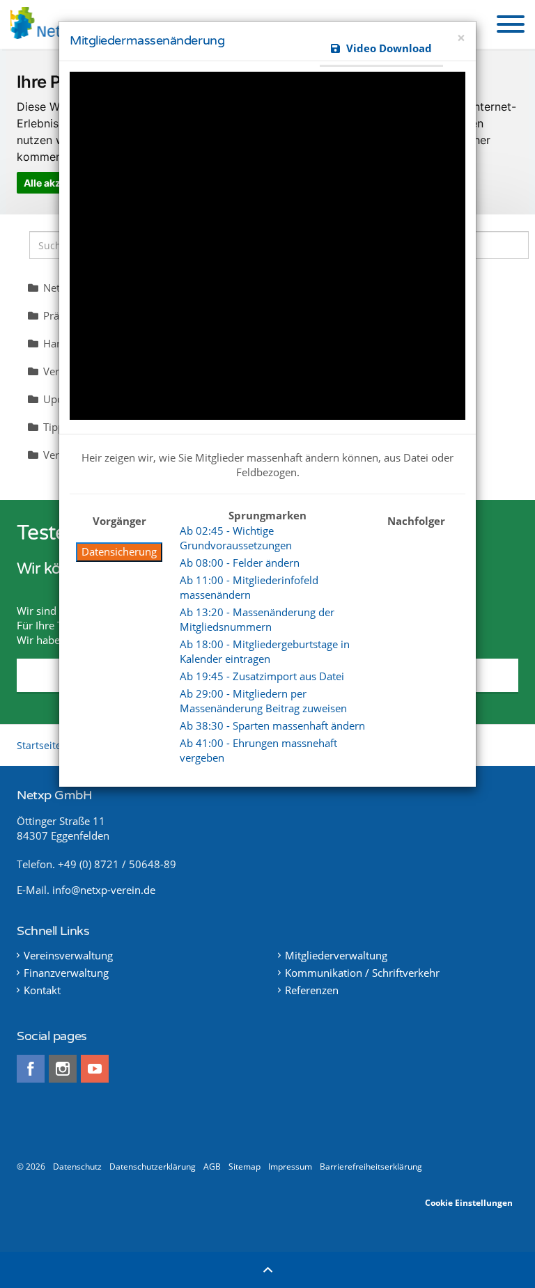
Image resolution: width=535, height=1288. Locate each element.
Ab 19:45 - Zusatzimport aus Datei (262, 676)
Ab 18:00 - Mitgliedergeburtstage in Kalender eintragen (265, 651)
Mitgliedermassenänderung (147, 40)
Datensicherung (119, 551)
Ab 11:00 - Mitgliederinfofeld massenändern (249, 587)
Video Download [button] (387, 48)
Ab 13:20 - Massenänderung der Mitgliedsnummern (257, 619)
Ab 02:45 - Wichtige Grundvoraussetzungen (236, 538)
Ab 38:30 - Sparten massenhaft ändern (272, 725)
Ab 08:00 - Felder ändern (240, 563)
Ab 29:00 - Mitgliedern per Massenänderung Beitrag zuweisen (263, 700)
